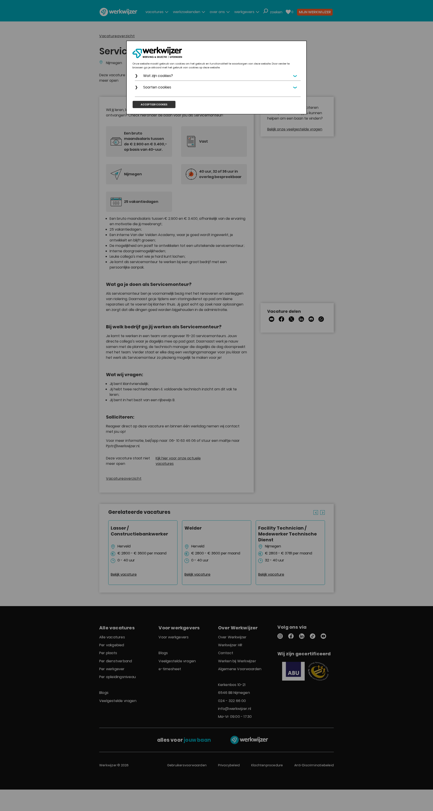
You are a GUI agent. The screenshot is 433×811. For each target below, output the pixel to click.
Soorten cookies (157, 87)
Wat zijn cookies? (158, 75)
